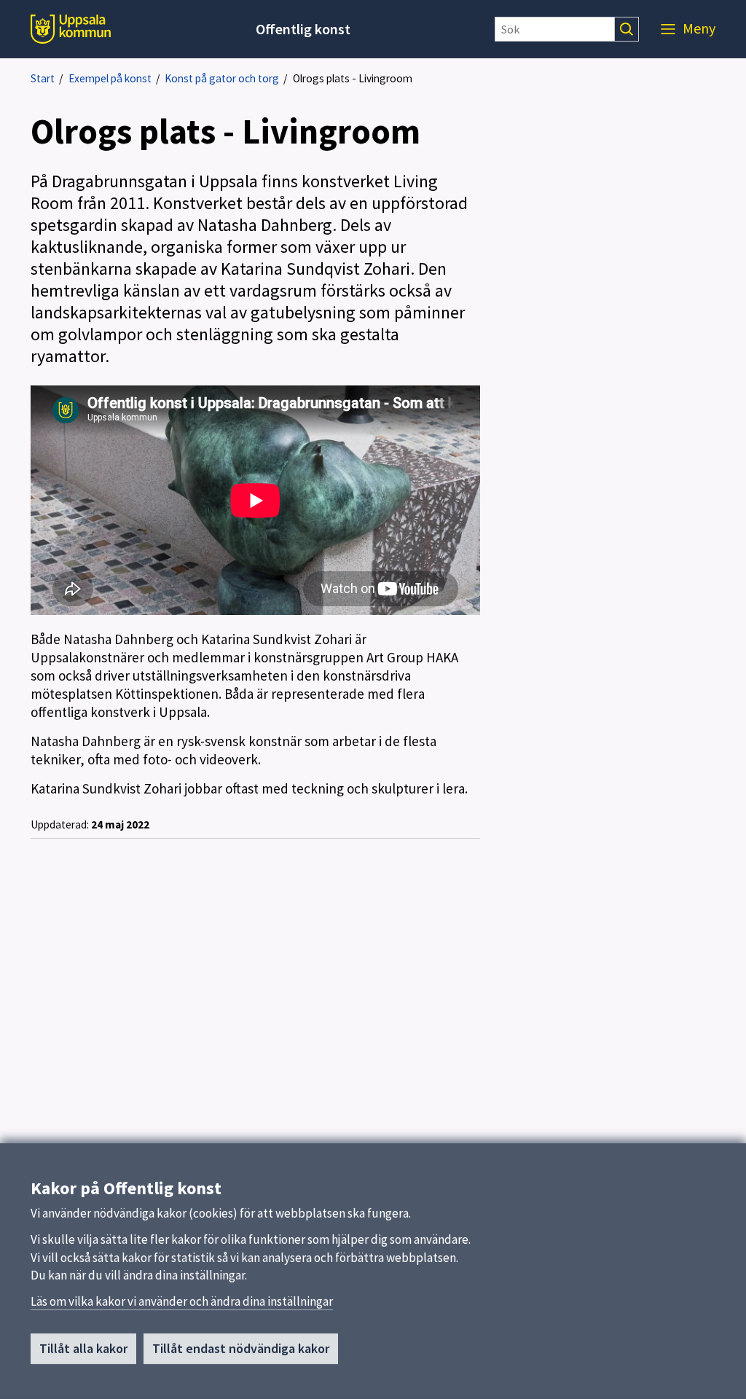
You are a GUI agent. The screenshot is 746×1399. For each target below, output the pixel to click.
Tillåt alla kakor (83, 1348)
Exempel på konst (110, 78)
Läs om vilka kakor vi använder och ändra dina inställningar (182, 1301)
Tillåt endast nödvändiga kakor (240, 1348)
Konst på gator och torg (222, 78)
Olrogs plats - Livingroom (352, 78)
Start (43, 78)
